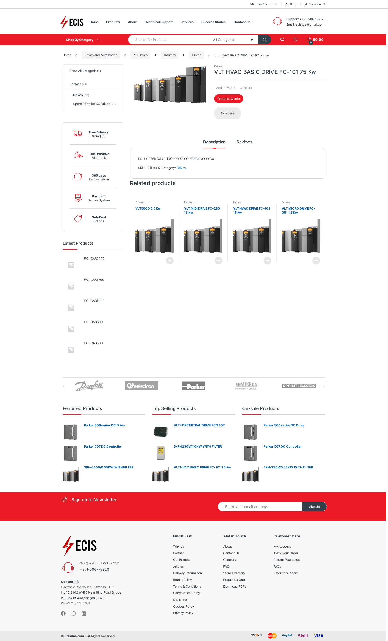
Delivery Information (187, 573)
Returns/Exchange (286, 559)
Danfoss (170, 55)
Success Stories (213, 22)
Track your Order (285, 553)
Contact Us (242, 22)
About (132, 22)
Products (113, 22)
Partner (178, 553)
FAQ (226, 566)
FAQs (277, 566)
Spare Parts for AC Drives (95, 104)
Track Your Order (266, 4)
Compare (246, 87)
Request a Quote (235, 579)
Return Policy (182, 579)
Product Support (285, 573)
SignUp (314, 506)
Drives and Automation (100, 55)
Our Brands (181, 559)
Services (187, 22)
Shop (293, 4)
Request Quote (229, 98)
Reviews (244, 142)
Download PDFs (234, 586)
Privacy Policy (183, 613)
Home (94, 22)
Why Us (178, 546)
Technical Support (159, 22)
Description (214, 142)
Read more (169, 260)
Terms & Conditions (187, 586)
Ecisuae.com (74, 636)
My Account (317, 4)
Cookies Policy (183, 606)
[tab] (214, 144)
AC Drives (140, 55)
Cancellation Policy (186, 593)
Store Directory (234, 573)
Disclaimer (180, 599)
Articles (178, 566)
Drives (196, 55)
